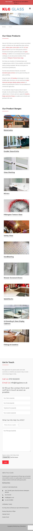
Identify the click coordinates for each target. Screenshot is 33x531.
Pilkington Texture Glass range (15, 58)
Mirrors (6, 193)
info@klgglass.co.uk (19, 383)
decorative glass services (8, 73)
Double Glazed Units (11, 151)
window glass (9, 47)
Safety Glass (8, 236)
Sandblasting (9, 257)
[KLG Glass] (13, 9)
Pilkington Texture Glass (13, 214)
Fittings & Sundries (11, 345)
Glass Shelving (9, 172)
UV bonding (14, 78)
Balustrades (8, 130)
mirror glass (16, 47)
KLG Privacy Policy (6, 482)
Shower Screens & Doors (13, 278)
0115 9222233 (14, 379)
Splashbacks (8, 299)
